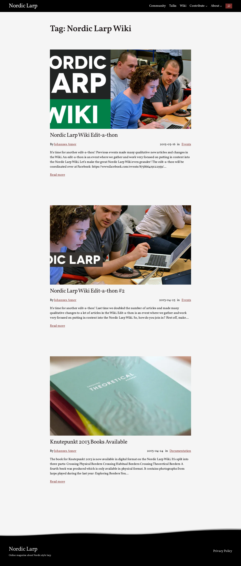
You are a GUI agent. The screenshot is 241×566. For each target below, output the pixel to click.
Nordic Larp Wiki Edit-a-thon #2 (87, 291)
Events (186, 144)
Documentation (180, 451)
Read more (57, 175)
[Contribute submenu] (206, 6)
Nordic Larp (23, 6)
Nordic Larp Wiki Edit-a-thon (84, 135)
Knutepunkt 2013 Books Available (88, 442)
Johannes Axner (65, 144)
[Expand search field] (228, 6)
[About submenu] (221, 6)
